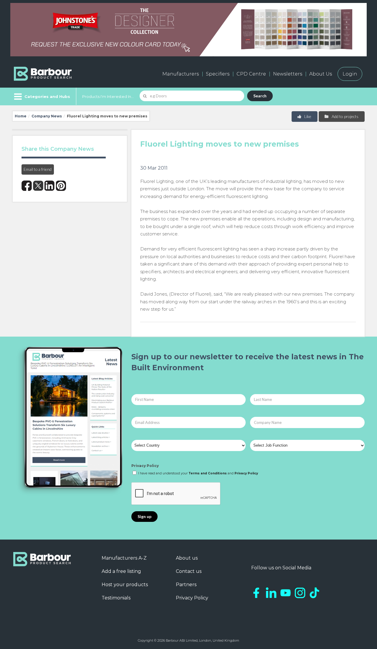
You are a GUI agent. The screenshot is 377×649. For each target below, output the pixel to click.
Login (350, 74)
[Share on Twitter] (38, 186)
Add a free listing (121, 571)
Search (260, 95)
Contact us (188, 571)
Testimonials (116, 598)
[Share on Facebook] (27, 186)
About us (187, 558)
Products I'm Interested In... (108, 96)
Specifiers (217, 74)
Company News (47, 116)
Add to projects (344, 116)
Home (21, 116)
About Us (320, 74)
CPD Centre (251, 74)
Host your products (125, 584)
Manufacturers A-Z (124, 558)
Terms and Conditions (207, 473)
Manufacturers (180, 74)
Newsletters (287, 74)
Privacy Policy (145, 465)
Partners (186, 584)
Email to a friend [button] (38, 169)
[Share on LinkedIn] (49, 186)
